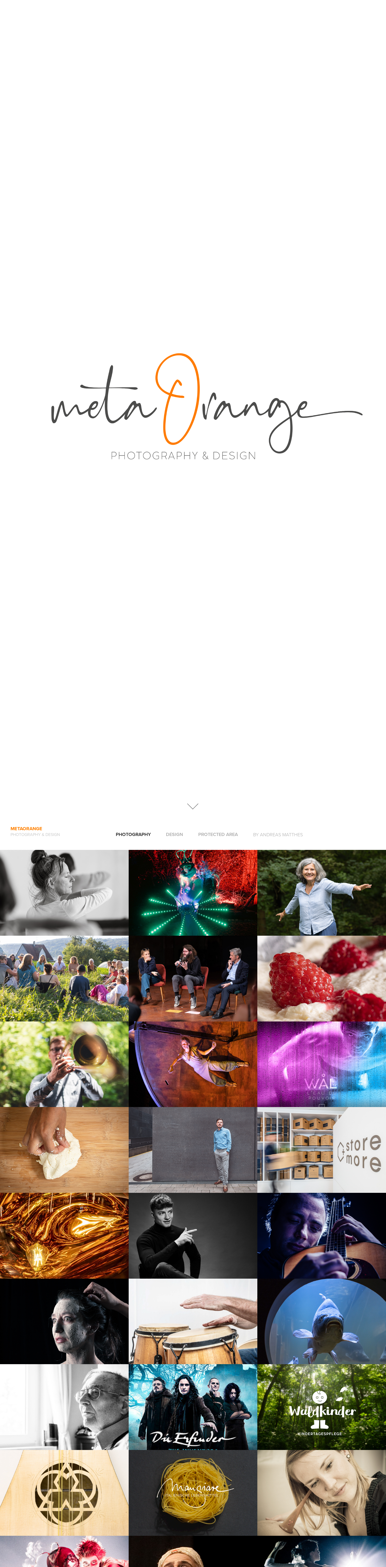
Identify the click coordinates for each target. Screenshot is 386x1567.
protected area (218, 834)
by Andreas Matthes (278, 834)
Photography (133, 834)
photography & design (35, 834)
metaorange (26, 828)
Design (174, 834)
